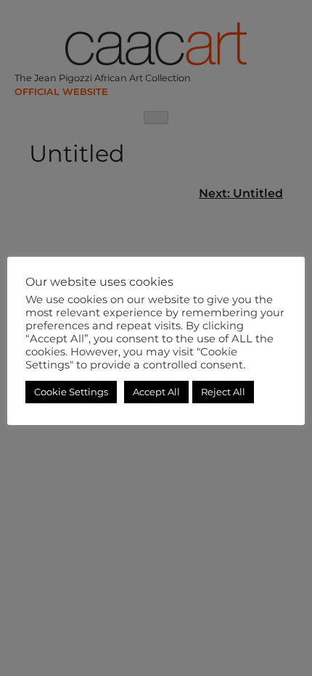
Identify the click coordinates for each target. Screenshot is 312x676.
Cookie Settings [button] (71, 391)
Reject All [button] (223, 391)
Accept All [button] (156, 391)
